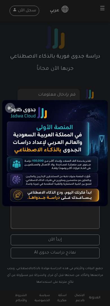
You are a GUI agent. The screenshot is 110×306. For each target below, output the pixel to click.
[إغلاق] (10, 108)
